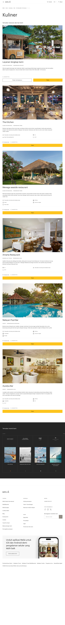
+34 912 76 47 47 (48, 501)
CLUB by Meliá (6, 510)
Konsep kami (5, 516)
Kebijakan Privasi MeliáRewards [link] (29, 563)
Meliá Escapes (6, 507)
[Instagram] (48, 509)
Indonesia (10, 8)
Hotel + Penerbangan (28, 504)
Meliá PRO (25, 517)
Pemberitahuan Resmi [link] (7, 563)
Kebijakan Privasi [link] (17, 563)
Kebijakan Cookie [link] (41, 563)
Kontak (45, 498)
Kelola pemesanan (27, 501)
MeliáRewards (6, 504)
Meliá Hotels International (8, 501)
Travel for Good (6, 522)
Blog (4, 513)
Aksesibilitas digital (58, 563)
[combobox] (55, 2)
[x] (51, 509)
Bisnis (24, 514)
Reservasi (25, 498)
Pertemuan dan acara (28, 526)
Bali (14, 8)
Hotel (7, 8)
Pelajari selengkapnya (17, 80)
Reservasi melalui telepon (29, 507)
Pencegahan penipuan (8, 529)
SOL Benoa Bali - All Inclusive (21, 8)
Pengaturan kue (49, 563)
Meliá (3, 8)
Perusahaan (26, 520)
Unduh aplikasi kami (12, 553)
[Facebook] (45, 509)
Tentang (4, 498)
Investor (4, 519)
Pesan (48, 80)
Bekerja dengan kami (7, 526)
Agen (24, 523)
